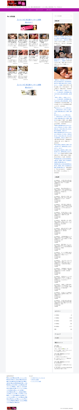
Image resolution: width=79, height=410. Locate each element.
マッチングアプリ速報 (36, 381)
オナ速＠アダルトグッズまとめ (38, 377)
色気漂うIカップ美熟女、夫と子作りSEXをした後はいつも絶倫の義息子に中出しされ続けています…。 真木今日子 (63, 38)
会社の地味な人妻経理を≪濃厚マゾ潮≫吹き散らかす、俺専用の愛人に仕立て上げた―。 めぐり (63, 151)
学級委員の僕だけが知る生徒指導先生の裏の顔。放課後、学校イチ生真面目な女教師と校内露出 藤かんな (63, 165)
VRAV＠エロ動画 (35, 379)
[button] (71, 16)
